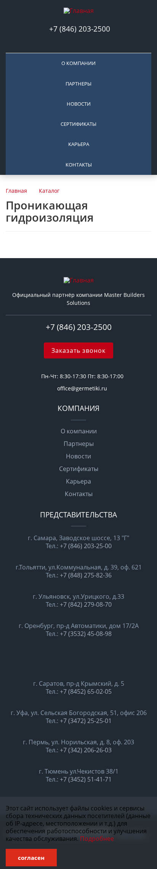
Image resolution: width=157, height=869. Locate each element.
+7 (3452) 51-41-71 (86, 779)
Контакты (79, 164)
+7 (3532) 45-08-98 (86, 634)
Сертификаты (78, 124)
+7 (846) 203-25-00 (86, 546)
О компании (78, 63)
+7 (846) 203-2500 (80, 29)
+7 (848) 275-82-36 (86, 575)
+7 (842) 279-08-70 (86, 605)
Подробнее (97, 838)
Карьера (78, 144)
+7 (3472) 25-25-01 (86, 721)
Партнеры (78, 83)
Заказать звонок (78, 350)
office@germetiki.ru (82, 388)
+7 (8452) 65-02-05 (86, 692)
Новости (79, 103)
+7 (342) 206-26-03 (86, 750)
